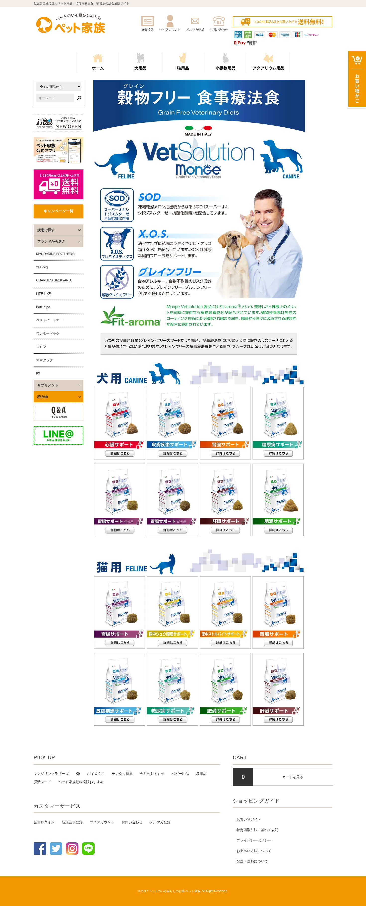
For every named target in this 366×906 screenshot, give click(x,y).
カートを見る (292, 777)
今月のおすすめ (152, 774)
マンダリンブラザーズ (51, 774)
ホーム (98, 68)
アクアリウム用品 (268, 68)
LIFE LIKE (43, 294)
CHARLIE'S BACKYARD (53, 280)
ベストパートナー (49, 320)
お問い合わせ (132, 822)
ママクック (44, 360)
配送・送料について (252, 861)
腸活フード (42, 782)
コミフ (41, 347)
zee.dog (42, 267)
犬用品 (140, 68)
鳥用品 (201, 774)
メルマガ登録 (160, 822)
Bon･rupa (43, 307)
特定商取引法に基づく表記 (257, 830)
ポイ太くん (96, 774)
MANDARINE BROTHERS (55, 254)
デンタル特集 (122, 774)
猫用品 (183, 68)
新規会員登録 (72, 822)
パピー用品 (180, 774)
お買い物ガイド (249, 819)
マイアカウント (102, 822)
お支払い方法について (254, 851)
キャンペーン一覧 (58, 211)
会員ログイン (44, 822)
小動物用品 (226, 68)
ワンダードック (48, 333)
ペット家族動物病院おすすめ (81, 782)
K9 (38, 373)
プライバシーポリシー (254, 840)
